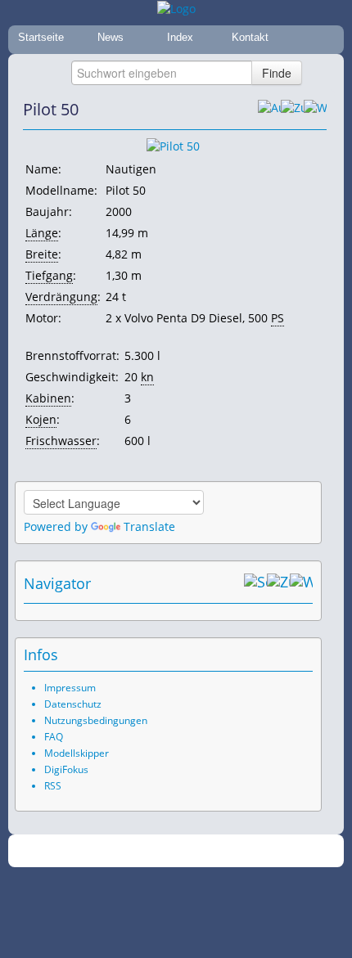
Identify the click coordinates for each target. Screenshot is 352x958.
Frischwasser (61, 440)
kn (147, 377)
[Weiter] (315, 109)
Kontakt (250, 37)
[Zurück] (292, 109)
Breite (41, 254)
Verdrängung (61, 296)
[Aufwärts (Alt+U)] (269, 109)
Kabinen (48, 398)
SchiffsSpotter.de (196, 851)
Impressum (70, 688)
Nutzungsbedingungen (95, 720)
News (110, 37)
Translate (149, 526)
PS (277, 318)
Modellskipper (76, 753)
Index (180, 37)
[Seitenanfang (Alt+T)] (255, 583)
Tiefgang (49, 275)
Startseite (41, 37)
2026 (142, 851)
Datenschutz (73, 704)
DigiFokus (66, 769)
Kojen (40, 419)
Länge (41, 233)
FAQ (53, 737)
